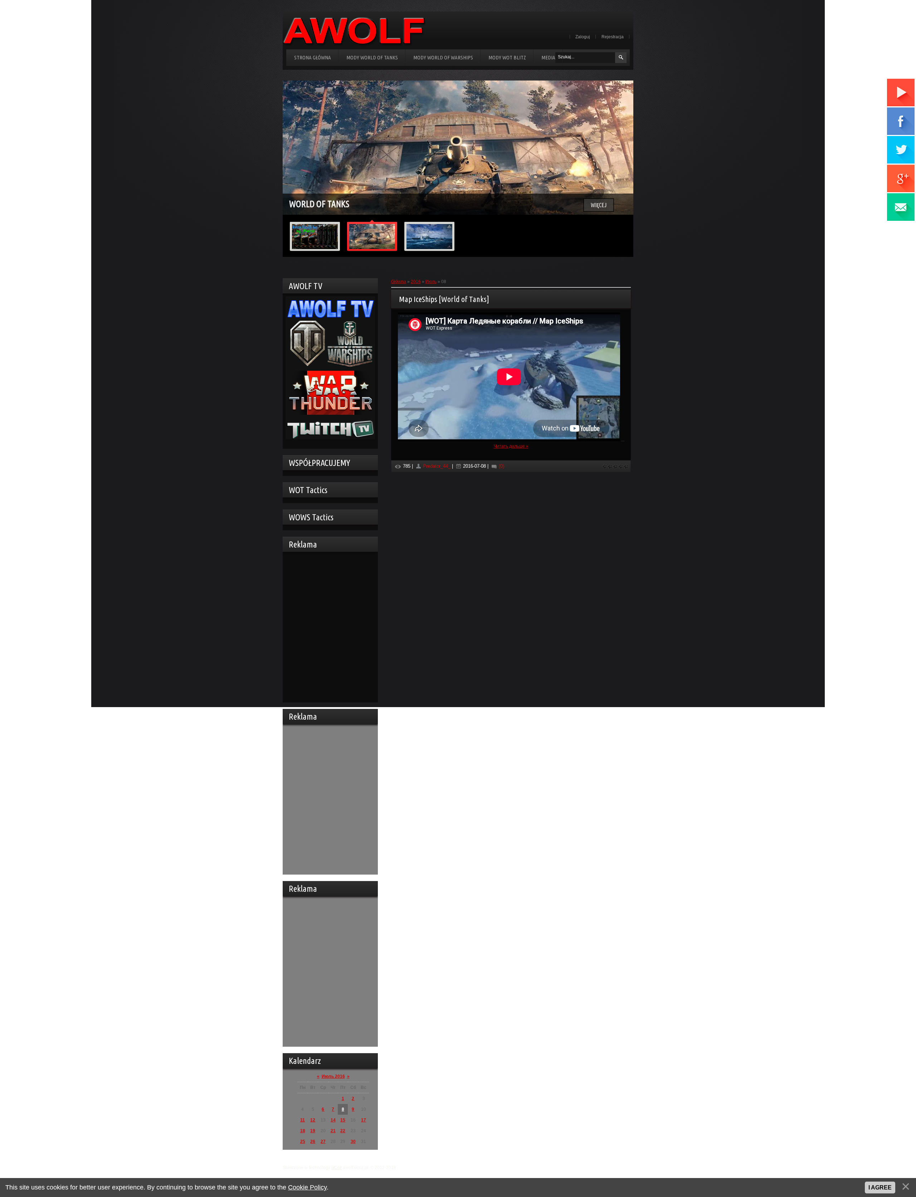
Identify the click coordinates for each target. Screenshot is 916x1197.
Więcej (598, 205)
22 (342, 1130)
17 (363, 1120)
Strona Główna (312, 57)
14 (333, 1120)
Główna (398, 281)
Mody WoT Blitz (507, 57)
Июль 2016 (333, 1076)
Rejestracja (612, 36)
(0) (500, 466)
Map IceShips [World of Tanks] (444, 299)
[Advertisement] (328, 626)
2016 (416, 281)
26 (312, 1141)
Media (548, 57)
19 (312, 1130)
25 (302, 1141)
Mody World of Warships (443, 57)
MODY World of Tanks (372, 57)
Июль (431, 281)
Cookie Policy (307, 1187)
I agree (880, 1187)
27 (323, 1141)
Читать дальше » (511, 446)
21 (333, 1130)
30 (353, 1141)
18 (302, 1130)
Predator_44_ (436, 466)
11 (302, 1120)
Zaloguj (582, 36)
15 (342, 1120)
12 (312, 1120)
